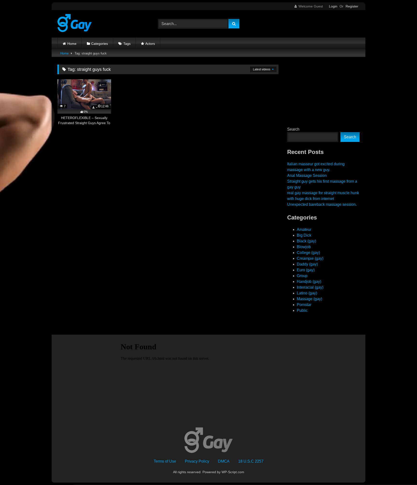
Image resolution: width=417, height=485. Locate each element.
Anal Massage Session (307, 175)
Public (302, 310)
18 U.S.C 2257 (251, 461)
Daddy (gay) (307, 264)
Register (352, 6)
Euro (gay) (306, 270)
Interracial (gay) (310, 287)
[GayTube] (74, 24)
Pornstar (304, 305)
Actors (150, 44)
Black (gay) (306, 241)
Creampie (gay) (310, 258)
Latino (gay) (307, 293)
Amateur (304, 229)
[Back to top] (402, 470)
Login (333, 6)
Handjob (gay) (309, 281)
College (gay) (308, 253)
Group (302, 276)
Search (293, 129)
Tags (127, 44)
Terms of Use (165, 461)
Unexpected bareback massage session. (322, 204)
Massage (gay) (309, 299)
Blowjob (304, 247)
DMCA (223, 461)
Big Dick (304, 235)
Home (71, 44)
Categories (99, 44)
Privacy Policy (197, 461)
